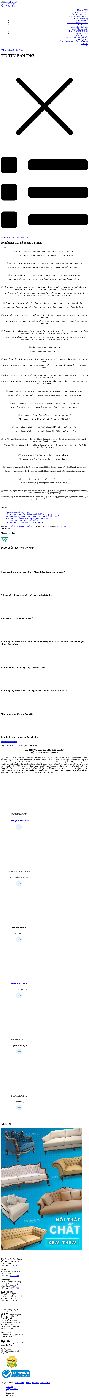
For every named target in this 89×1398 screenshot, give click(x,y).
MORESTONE (19, 983)
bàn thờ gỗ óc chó (11, 526)
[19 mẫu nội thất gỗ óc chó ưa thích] (14, 238)
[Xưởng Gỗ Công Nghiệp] (19, 863)
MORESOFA (19, 927)
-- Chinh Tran (6, 248)
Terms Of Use (45, 1383)
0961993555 (14, 1288)
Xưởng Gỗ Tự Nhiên (19, 820)
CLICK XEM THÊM (9, 742)
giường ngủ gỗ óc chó (27, 526)
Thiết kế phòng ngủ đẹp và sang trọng (19, 512)
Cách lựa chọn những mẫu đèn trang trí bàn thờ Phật (25, 522)
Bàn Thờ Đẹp (20, 1383)
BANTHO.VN (8, 50)
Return (63, 526)
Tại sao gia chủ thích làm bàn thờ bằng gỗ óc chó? (24, 520)
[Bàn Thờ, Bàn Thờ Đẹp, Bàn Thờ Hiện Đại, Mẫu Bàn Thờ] (10, 6)
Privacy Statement (32, 1383)
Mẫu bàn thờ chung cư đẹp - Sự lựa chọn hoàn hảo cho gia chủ (29, 514)
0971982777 (14, 1265)
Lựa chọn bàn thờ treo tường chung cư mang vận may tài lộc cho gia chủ (32, 516)
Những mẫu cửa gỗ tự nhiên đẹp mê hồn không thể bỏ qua (27, 518)
